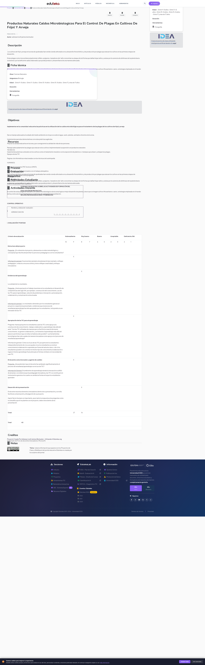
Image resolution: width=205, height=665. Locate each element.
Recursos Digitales (59, 491)
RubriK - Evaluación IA (86, 473)
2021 (80, 498)
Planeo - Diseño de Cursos (89, 477)
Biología (27, 8)
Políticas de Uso (111, 473)
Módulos (56, 473)
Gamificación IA (85, 480)
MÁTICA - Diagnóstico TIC (88, 484)
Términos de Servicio (137, 511)
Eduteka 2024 (88, 492)
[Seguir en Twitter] (146, 499)
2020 (81, 501)
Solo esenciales (197, 661)
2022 (81, 495)
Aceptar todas (185, 661)
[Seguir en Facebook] (131, 499)
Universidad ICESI (112, 480)
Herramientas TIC (59, 480)
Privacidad (151, 511)
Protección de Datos (114, 477)
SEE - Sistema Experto (62, 488)
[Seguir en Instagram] (135, 499)
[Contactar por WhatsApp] (150, 499)
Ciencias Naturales (19, 8)
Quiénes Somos (112, 470)
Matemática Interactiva (61, 484)
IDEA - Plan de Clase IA (88, 470)
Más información (104, 662)
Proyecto (9, 8)
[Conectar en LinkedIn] (143, 499)
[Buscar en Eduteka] (145, 3)
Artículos (56, 470)
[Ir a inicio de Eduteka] (53, 3)
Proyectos (56, 477)
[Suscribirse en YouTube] (139, 499)
